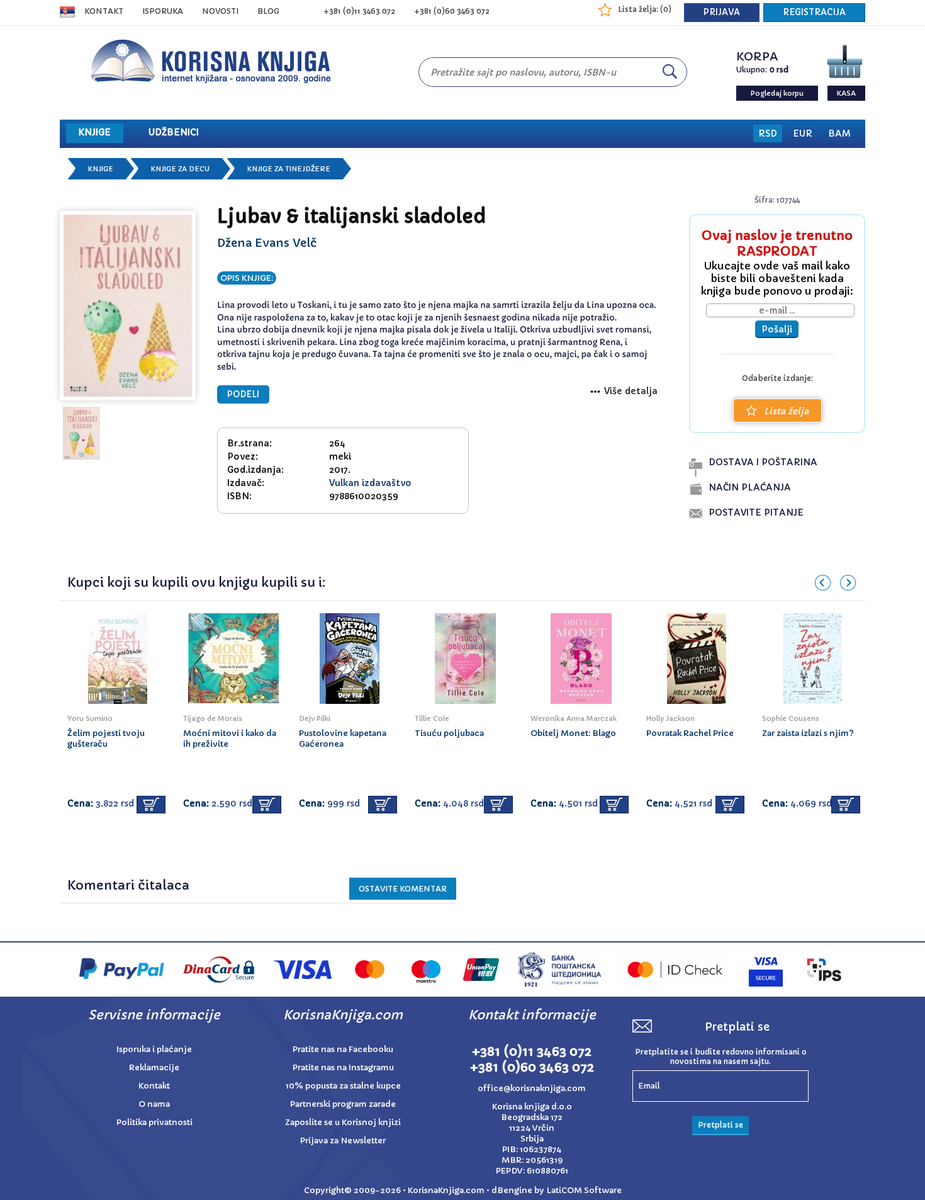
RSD (767, 133)
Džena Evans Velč (267, 242)
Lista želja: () (644, 9)
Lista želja (786, 411)
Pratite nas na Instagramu (343, 1067)
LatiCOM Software (584, 1190)
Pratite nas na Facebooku (343, 1049)
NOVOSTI (220, 11)
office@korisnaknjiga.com (532, 1088)
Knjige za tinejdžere (288, 168)
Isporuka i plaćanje (154, 1049)
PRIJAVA (722, 12)
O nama (154, 1104)
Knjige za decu (180, 168)
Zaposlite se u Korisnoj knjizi (343, 1122)
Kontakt (103, 11)
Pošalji (776, 329)
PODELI (243, 394)
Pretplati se (720, 1124)
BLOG (268, 11)
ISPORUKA (162, 11)
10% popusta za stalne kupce (343, 1085)
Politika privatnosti (154, 1122)
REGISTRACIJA (814, 12)
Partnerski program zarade (343, 1104)
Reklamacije (154, 1067)
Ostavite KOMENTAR (403, 888)
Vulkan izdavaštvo (370, 483)
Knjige (100, 168)
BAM (839, 133)
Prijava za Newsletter (343, 1140)
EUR (802, 133)
